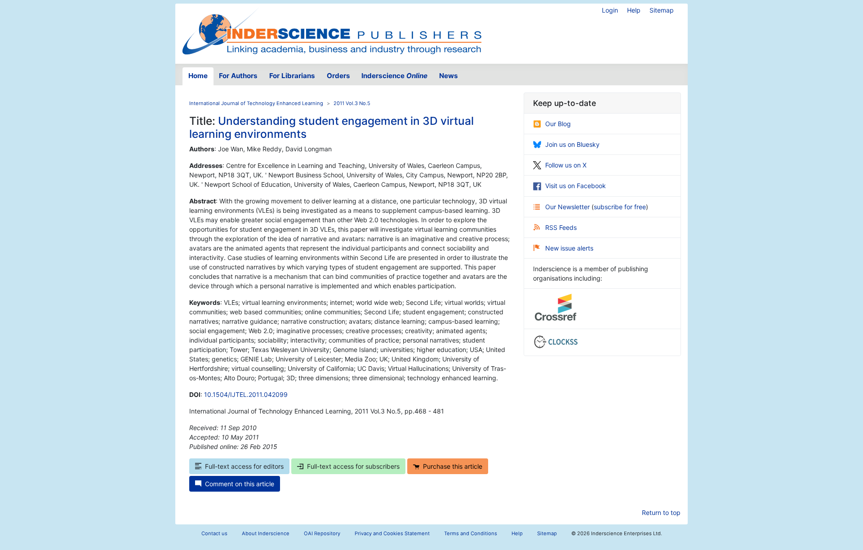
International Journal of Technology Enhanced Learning (256, 103)
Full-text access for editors (244, 466)
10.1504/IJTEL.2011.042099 (246, 394)
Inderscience (394, 75)
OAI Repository (322, 533)
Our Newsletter (568, 207)
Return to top (661, 512)
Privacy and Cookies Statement (392, 533)
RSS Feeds (561, 227)
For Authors (238, 75)
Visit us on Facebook (575, 185)
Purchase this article (452, 466)
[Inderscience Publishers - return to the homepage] (331, 30)
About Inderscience (265, 533)
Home (198, 75)
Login (610, 10)
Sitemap (661, 10)
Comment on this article (239, 484)
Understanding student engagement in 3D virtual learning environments (331, 127)
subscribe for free (620, 207)
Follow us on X (566, 165)
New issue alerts (569, 248)
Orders (338, 75)
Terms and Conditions (470, 533)
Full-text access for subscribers (353, 466)
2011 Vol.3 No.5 (352, 103)
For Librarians (292, 75)
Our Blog (558, 124)
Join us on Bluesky (572, 144)
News (448, 75)
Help (634, 10)
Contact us (214, 533)
